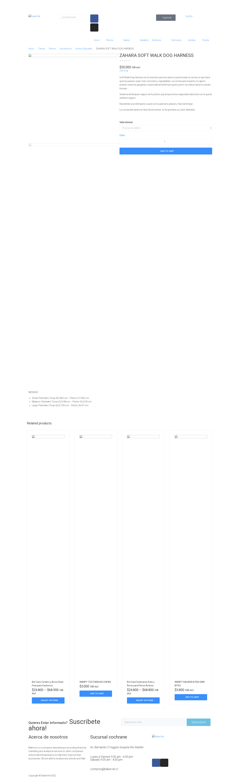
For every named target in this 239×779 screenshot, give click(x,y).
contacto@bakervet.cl (104, 769)
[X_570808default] (73, 98)
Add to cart (167, 151)
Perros (52, 48)
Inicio (31, 48)
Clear (122, 135)
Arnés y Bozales (84, 48)
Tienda (41, 48)
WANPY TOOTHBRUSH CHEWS (95, 682)
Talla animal (126, 122)
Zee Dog (124, 70)
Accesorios (66, 48)
